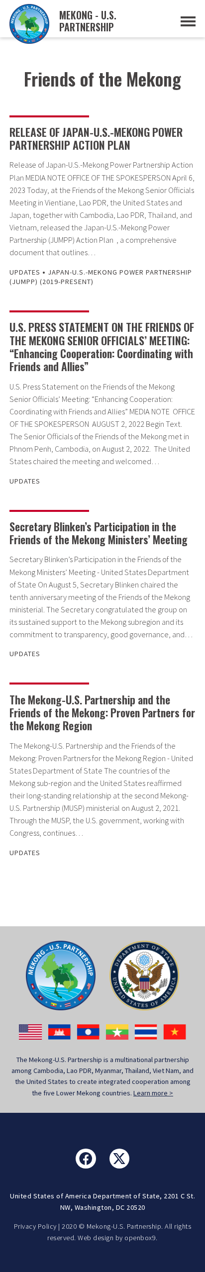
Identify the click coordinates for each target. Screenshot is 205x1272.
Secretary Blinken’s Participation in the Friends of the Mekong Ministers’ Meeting (98, 532)
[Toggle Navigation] (188, 21)
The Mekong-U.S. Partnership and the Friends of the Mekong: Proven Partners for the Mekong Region (102, 712)
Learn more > (153, 1092)
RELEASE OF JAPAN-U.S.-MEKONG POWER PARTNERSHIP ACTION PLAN (96, 138)
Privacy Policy (35, 1226)
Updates (24, 272)
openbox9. (141, 1237)
